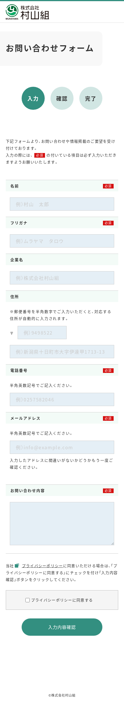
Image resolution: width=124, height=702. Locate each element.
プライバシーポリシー (42, 565)
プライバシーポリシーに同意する (62, 600)
